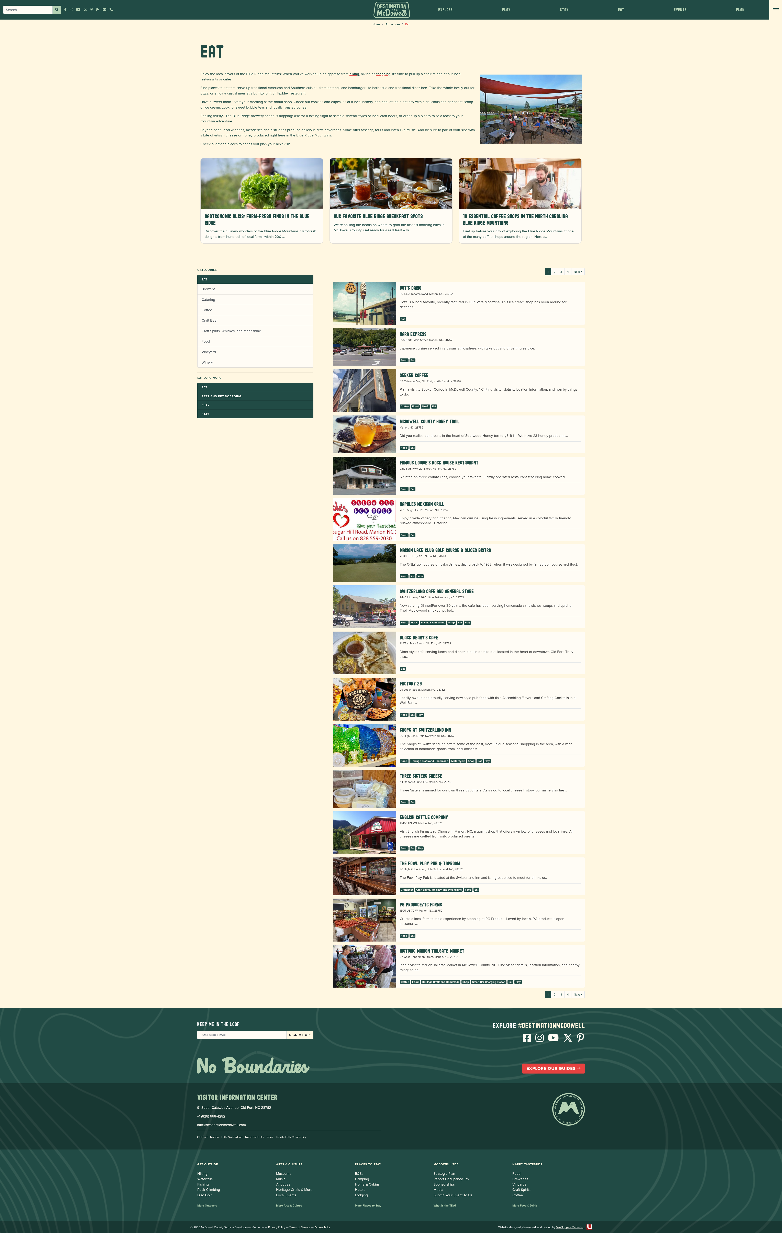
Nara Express (413, 334)
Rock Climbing (208, 1189)
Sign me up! (300, 1035)
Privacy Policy (276, 1227)
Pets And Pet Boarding (222, 396)
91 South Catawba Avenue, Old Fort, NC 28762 (234, 1107)
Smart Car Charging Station (488, 982)
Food (206, 341)
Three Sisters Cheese (421, 776)
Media (438, 1189)
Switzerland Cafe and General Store (437, 591)
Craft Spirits (521, 1189)
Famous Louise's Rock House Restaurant (439, 462)
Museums (283, 1173)
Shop (451, 622)
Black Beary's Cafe (419, 637)
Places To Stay (368, 1164)
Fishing (203, 1184)
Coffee (207, 309)
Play (206, 405)
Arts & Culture (289, 1164)
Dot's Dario (410, 288)
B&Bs (359, 1173)
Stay (205, 414)
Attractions (393, 24)
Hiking (202, 1173)
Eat (204, 279)
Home (376, 24)
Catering (208, 299)
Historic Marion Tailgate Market (432, 951)
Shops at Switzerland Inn (425, 730)
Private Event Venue (433, 622)
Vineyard (209, 351)
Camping (362, 1178)
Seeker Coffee (414, 375)
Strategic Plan (444, 1173)
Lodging (361, 1195)
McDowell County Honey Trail (430, 421)
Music (425, 406)
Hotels (360, 1189)
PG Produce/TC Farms (421, 904)
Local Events (286, 1195)
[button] (445, 10)
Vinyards (519, 1184)
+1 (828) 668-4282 (211, 1116)
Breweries (520, 1178)
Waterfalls (205, 1178)
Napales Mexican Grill (422, 504)
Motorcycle (458, 761)
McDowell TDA (446, 1164)
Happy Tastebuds (527, 1164)
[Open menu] (775, 10)
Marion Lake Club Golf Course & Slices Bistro (445, 550)
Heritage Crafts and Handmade (429, 761)
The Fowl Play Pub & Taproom (430, 863)
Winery (207, 362)
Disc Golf (204, 1195)
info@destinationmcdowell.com (221, 1124)
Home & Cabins (367, 1184)
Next (577, 271)
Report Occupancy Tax (451, 1178)
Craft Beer (210, 320)
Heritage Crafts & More (294, 1189)
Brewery (208, 288)
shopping (383, 73)
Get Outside (207, 1164)
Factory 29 (411, 683)
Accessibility (322, 1227)
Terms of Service (299, 1227)
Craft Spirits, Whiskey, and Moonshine (231, 330)
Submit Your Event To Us (453, 1195)
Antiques (283, 1184)
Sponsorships (444, 1184)
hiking (354, 73)
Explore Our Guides (551, 1068)
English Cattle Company (424, 817)
